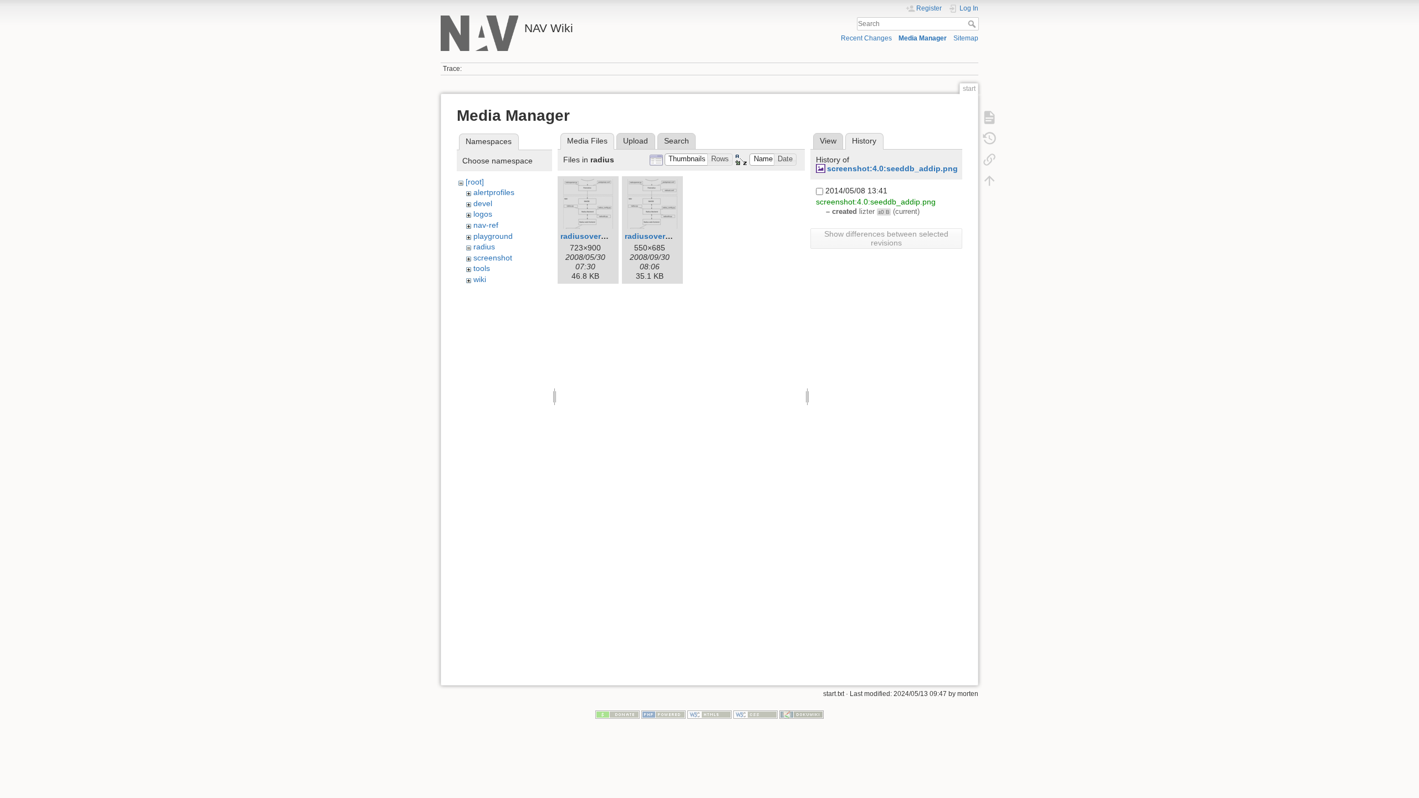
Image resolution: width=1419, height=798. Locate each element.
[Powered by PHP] (663, 714)
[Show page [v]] (989, 117)
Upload (635, 140)
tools (481, 268)
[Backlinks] (989, 159)
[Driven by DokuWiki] (801, 714)
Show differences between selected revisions (886, 238)
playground (493, 236)
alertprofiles (493, 192)
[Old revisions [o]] (989, 138)
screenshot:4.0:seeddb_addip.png (892, 168)
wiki (479, 279)
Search (973, 24)
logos (482, 213)
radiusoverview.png (597, 236)
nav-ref (485, 225)
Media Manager (923, 38)
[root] (475, 181)
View (828, 140)
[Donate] (617, 714)
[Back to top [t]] (989, 180)
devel (482, 203)
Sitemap (965, 38)
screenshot (492, 257)
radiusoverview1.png (664, 236)
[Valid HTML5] (709, 714)
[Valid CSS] (755, 714)
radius (484, 246)
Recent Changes (866, 38)
